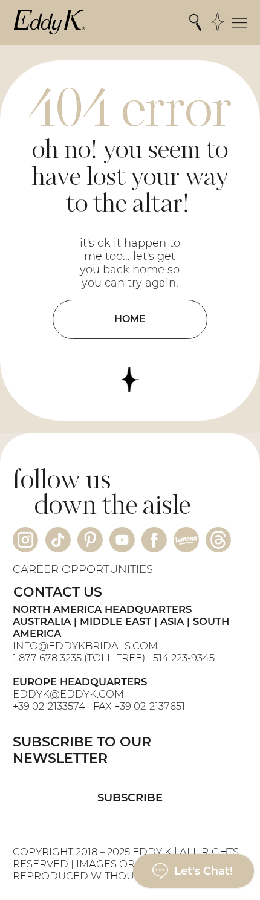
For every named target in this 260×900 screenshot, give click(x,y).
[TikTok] (58, 539)
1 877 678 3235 (47, 658)
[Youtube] (122, 539)
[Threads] (218, 539)
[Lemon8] (186, 539)
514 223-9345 (184, 658)
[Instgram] (25, 539)
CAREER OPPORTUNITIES (83, 569)
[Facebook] (154, 539)
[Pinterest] (90, 539)
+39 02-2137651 (149, 706)
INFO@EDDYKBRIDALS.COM (86, 645)
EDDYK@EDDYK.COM (68, 694)
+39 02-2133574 (49, 706)
